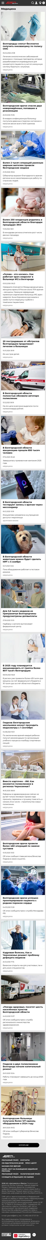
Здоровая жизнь (10, 520)
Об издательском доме (13, 1163)
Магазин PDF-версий (11, 1166)
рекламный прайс (10, 1174)
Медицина (8, 70)
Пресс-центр (31, 1163)
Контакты (25, 1160)
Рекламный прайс (10, 1160)
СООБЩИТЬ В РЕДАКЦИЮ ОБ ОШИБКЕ (18, 1177)
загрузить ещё (23, 1145)
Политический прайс (30, 1174)
